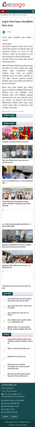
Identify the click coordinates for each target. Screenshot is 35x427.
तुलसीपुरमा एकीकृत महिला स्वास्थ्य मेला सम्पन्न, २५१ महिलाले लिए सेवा (16, 266)
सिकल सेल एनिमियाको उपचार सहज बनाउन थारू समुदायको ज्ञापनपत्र (15, 161)
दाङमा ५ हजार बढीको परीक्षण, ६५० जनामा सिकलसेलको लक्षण (17, 182)
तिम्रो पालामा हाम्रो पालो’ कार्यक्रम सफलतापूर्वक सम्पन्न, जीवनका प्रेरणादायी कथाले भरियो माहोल (18, 366)
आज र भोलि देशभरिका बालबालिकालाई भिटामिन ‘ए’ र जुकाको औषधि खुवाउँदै (16, 225)
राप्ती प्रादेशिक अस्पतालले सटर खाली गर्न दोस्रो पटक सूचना (16, 287)
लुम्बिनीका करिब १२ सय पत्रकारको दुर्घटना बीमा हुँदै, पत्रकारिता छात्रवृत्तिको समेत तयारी (19, 328)
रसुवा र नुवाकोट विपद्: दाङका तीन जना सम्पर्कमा (18, 314)
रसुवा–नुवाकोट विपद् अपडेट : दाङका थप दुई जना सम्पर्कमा (19, 307)
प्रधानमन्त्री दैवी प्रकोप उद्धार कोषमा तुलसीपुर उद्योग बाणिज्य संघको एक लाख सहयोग (19, 300)
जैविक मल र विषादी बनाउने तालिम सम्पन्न (18, 348)
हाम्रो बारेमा (14, 417)
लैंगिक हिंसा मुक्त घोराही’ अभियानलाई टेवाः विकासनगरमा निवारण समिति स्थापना (18, 375)
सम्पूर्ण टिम (5, 417)
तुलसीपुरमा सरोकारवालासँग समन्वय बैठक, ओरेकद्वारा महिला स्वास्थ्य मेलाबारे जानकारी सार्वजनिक (16, 246)
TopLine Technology (21, 425)
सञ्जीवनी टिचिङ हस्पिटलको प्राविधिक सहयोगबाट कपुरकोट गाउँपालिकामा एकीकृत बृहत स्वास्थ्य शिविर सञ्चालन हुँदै (16, 204)
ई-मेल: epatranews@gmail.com (13, 394)
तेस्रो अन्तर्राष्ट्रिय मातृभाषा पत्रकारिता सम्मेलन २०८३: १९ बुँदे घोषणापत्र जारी (19, 321)
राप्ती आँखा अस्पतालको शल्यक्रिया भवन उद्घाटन (15, 142)
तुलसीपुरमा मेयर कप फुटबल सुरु (16, 356)
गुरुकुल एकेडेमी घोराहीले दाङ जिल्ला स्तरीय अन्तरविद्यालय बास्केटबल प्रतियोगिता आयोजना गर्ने (20, 341)
